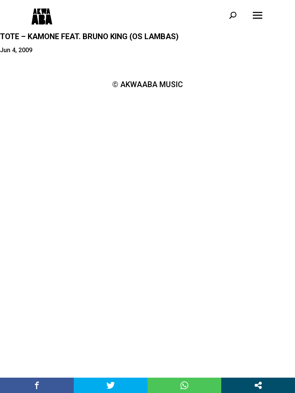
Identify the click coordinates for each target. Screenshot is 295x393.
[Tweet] (111, 385)
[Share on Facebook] (37, 385)
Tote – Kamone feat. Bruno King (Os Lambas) (89, 36)
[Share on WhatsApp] (184, 385)
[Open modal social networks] (258, 385)
